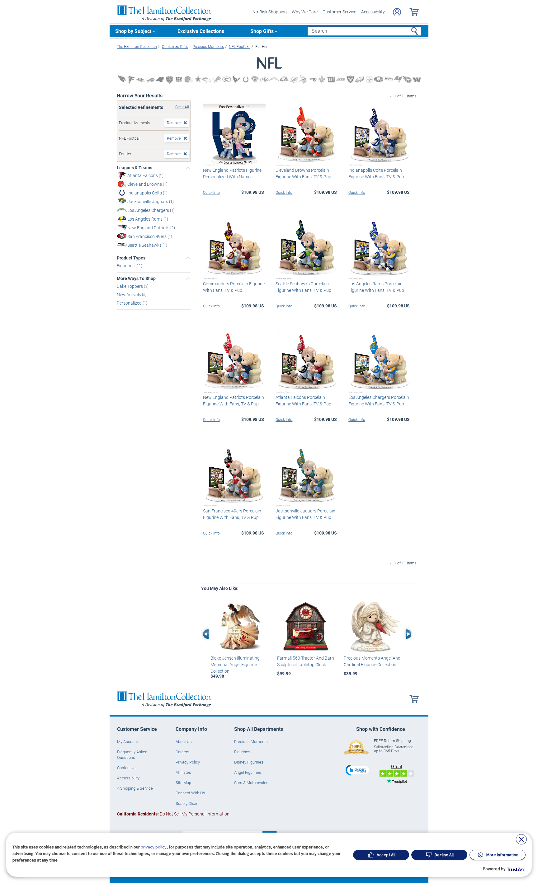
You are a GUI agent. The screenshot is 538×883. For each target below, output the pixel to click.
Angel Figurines (247, 772)
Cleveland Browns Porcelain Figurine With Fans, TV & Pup (303, 173)
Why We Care (305, 12)
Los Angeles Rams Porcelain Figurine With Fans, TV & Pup (376, 287)
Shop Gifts (262, 31)
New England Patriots (148, 228)
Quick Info (211, 192)
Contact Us (127, 767)
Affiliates (183, 772)
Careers (182, 752)
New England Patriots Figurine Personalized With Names (232, 173)
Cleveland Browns (145, 184)
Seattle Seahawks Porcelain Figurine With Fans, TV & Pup (303, 287)
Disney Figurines (248, 762)
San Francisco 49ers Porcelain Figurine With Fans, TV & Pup (232, 514)
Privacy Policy (188, 762)
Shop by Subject (133, 31)
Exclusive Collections (200, 31)
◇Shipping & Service (135, 788)
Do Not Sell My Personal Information (173, 814)
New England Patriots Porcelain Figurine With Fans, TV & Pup (233, 400)
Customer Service (339, 12)
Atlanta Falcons (143, 175)
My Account (127, 741)
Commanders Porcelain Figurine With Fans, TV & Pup (234, 287)
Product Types (131, 258)
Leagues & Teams (134, 168)
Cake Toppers (130, 286)
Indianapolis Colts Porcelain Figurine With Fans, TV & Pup (376, 173)
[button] (358, 770)
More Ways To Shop (136, 278)
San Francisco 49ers (147, 236)
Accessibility (373, 12)
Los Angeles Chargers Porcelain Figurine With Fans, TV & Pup (378, 400)
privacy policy (154, 847)
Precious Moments (251, 741)
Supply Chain (187, 803)
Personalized (130, 303)
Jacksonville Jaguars (148, 201)
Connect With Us (190, 793)
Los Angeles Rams (145, 219)
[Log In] (397, 12)
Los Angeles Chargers (148, 210)
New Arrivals (129, 294)
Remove (174, 122)
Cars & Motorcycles (251, 782)
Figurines (126, 266)
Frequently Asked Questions (132, 754)
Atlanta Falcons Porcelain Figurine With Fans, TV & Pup (303, 400)
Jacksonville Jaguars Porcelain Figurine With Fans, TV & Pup (305, 514)
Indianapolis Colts (145, 193)
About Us (184, 741)
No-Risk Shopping (269, 12)
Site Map (183, 782)
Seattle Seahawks (145, 245)
